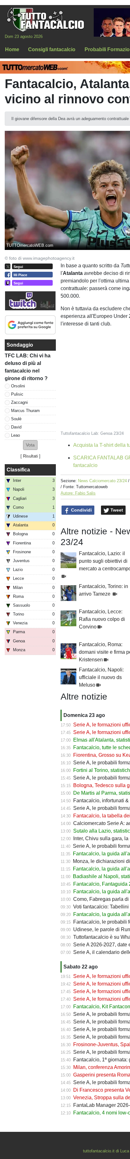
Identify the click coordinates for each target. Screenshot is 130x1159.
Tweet (116, 510)
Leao (15, 435)
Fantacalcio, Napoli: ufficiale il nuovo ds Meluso (101, 677)
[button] (30, 445)
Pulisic (17, 394)
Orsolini (18, 386)
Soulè (16, 418)
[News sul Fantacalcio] (45, 19)
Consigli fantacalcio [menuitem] (51, 49)
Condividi (81, 510)
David (16, 427)
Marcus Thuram (25, 410)
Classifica (18, 469)
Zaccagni (19, 402)
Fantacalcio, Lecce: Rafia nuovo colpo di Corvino (102, 619)
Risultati (30, 456)
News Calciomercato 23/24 (102, 480)
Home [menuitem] (12, 49)
